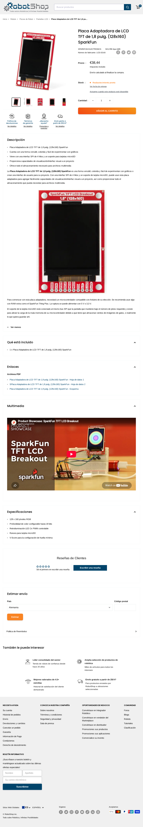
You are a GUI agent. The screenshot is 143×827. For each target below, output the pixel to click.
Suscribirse (22, 787)
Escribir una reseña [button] (90, 568)
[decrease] (93, 100)
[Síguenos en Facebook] (61, 812)
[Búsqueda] (127, 7)
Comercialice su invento (93, 738)
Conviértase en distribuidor (94, 725)
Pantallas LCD (42, 19)
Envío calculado (97, 72)
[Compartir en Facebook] (118, 52)
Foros (126, 710)
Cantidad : (83, 100)
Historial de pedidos (12, 714)
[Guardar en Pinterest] (123, 52)
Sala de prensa (47, 723)
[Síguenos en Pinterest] (77, 812)
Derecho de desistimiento (14, 745)
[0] (138, 7)
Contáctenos (8, 740)
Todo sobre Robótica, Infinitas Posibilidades (20, 817)
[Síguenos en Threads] (98, 812)
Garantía (7, 732)
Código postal (121, 601)
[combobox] (89, 7)
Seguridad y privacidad (50, 719)
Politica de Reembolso (16, 631)
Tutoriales (128, 723)
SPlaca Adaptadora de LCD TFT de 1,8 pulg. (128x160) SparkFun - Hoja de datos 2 (47, 384)
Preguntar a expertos (44, 127)
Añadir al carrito (107, 111)
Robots (13, 19)
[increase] (110, 100)
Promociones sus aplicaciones (96, 733)
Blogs (126, 714)
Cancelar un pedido (11, 727)
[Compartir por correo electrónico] (134, 52)
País (9, 601)
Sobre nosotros (47, 710)
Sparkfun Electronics (89, 49)
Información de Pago (12, 736)
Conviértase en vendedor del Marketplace (95, 719)
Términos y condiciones (51, 714)
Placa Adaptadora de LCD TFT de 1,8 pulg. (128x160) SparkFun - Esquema (44, 389)
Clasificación (130, 727)
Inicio (5, 19)
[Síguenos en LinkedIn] (93, 812)
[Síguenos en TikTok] (87, 812)
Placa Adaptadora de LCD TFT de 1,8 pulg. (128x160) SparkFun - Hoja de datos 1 (47, 379)
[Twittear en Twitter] (129, 52)
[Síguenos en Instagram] (71, 812)
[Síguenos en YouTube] (82, 812)
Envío (5, 719)
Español (37, 807)
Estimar (15, 617)
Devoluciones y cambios (14, 723)
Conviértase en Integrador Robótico (94, 711)
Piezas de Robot (26, 19)
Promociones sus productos (95, 729)
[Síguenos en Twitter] (66, 812)
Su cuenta (7, 710)
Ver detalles (11, 126)
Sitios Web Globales (11, 807)
